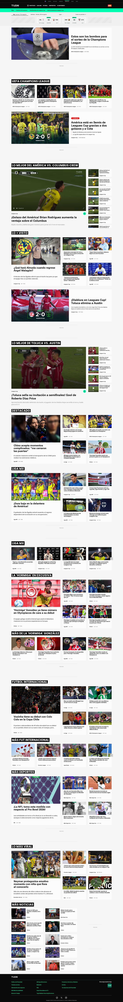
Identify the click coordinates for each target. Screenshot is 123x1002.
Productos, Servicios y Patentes (70, 982)
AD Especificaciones (42, 982)
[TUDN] (15, 5)
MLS (65, 897)
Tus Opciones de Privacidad (69, 987)
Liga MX (91, 258)
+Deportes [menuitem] (52, 5)
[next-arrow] (111, 558)
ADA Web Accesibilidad (17, 990)
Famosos (61, 1)
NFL (14, 822)
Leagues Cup (17, 283)
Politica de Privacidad (16, 982)
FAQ (38, 987)
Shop (77, 1)
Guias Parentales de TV (42, 990)
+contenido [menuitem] (61, 5)
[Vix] (110, 6)
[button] (49, 190)
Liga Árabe (66, 765)
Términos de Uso (15, 984)
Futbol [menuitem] (45, 5)
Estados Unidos (64, 943)
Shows (49, 1)
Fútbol (91, 462)
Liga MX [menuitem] (39, 5)
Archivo (64, 984)
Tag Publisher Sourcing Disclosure (45, 993)
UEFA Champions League (19, 106)
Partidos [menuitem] (32, 5)
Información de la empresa (18, 987)
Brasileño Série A (18, 897)
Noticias (55, 1)
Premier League (42, 765)
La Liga (65, 462)
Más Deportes (67, 797)
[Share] (84, 213)
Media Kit (39, 984)
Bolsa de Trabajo (15, 993)
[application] (48, 190)
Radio (72, 1)
